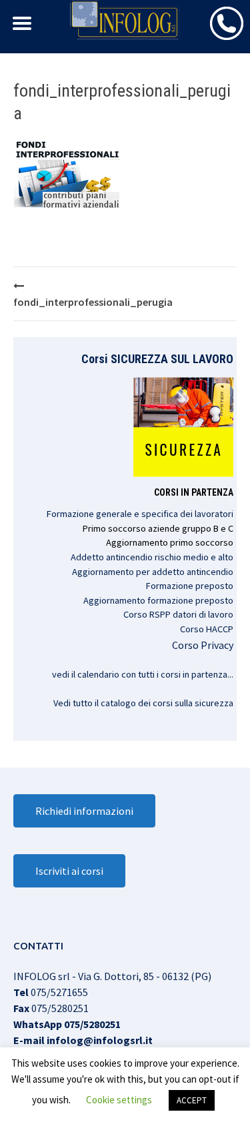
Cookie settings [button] (119, 1099)
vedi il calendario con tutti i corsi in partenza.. (141, 674)
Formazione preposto (189, 586)
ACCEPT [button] (192, 1100)
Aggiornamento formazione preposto (158, 600)
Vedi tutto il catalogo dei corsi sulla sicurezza (143, 703)
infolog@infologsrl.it (100, 1040)
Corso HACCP (206, 629)
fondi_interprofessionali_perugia (93, 301)
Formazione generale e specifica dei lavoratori (140, 514)
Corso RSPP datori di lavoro (178, 614)
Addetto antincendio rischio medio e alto (152, 557)
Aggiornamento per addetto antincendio (152, 572)
